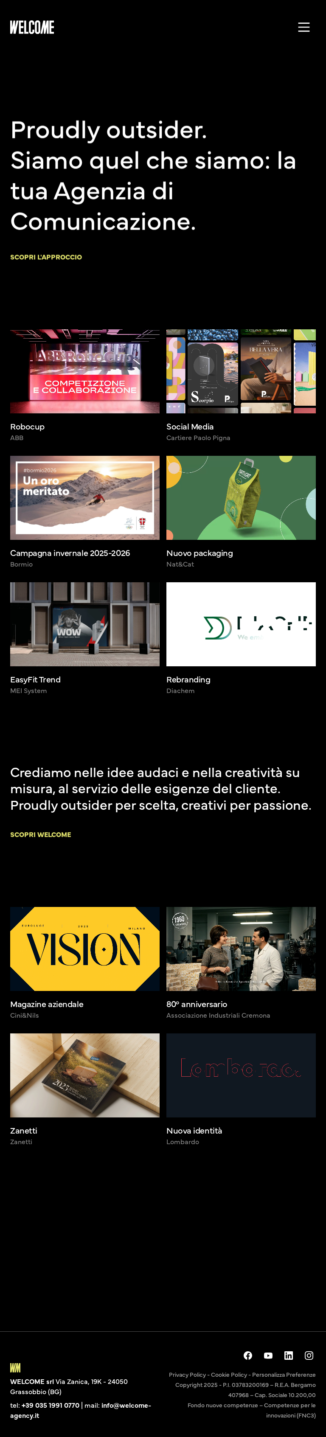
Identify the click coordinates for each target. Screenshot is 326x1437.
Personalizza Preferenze (284, 1374)
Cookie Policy (229, 1374)
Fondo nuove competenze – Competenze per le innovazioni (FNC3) (252, 1410)
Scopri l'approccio (46, 256)
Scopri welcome (40, 834)
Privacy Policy (187, 1374)
